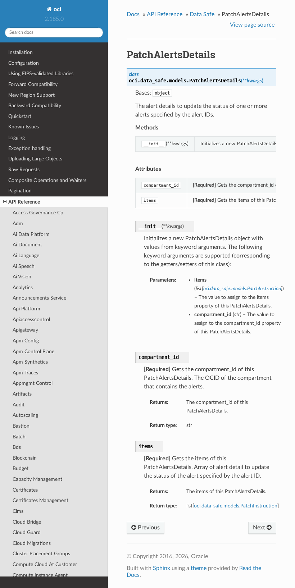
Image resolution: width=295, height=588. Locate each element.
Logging (16, 137)
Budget (20, 468)
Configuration (23, 63)
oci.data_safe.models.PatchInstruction (235, 506)
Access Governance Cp (38, 212)
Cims (18, 511)
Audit (18, 404)
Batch (19, 436)
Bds (17, 447)
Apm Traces (25, 372)
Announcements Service (39, 298)
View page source (252, 25)
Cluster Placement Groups (41, 553)
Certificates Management (40, 500)
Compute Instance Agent (40, 575)
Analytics (23, 287)
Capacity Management (37, 479)
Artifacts (22, 394)
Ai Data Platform (31, 234)
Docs (133, 14)
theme (198, 568)
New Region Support (31, 95)
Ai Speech (24, 266)
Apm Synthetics (30, 362)
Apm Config (26, 340)
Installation (20, 52)
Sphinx (161, 568)
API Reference (24, 202)
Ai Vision (22, 276)
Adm (18, 223)
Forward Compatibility (33, 84)
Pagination (20, 190)
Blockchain (25, 458)
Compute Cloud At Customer (45, 564)
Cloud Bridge (27, 522)
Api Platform (26, 308)
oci (56, 9)
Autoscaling (25, 415)
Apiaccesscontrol (31, 319)
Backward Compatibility (34, 105)
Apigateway (25, 330)
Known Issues (23, 126)
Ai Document (27, 244)
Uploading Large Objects (35, 158)
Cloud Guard (27, 532)
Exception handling (29, 148)
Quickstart (19, 116)
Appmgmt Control (33, 383)
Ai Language (26, 255)
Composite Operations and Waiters (47, 180)
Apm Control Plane (33, 351)
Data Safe (202, 14)
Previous (148, 527)
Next (260, 527)
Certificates (25, 490)
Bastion (21, 426)
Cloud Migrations (32, 543)
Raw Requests (24, 169)
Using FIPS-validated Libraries (40, 73)
